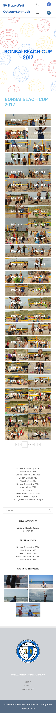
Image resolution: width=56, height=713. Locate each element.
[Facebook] (49, 4)
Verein (28, 681)
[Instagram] (49, 13)
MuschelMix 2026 (28, 471)
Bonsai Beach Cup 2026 (28, 468)
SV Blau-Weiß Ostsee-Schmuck (16, 8)
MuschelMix (28, 490)
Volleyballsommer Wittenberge (28, 499)
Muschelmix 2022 (28, 487)
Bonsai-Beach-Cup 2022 (28, 493)
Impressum (28, 689)
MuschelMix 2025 (28, 481)
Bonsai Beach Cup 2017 (28, 496)
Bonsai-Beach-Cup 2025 (28, 474)
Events (28, 685)
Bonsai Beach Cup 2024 (28, 484)
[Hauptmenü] (37, 13)
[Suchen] (37, 4)
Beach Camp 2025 (28, 478)
